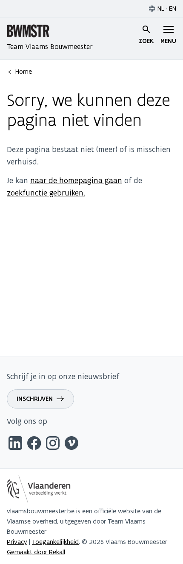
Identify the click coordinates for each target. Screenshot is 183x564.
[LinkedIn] (15, 445)
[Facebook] (34, 445)
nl (160, 8)
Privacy (17, 542)
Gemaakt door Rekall (36, 552)
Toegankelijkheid (55, 542)
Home (23, 71)
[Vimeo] (71, 445)
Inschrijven (35, 399)
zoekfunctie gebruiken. (46, 193)
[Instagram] (52, 445)
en (172, 8)
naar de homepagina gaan (76, 180)
